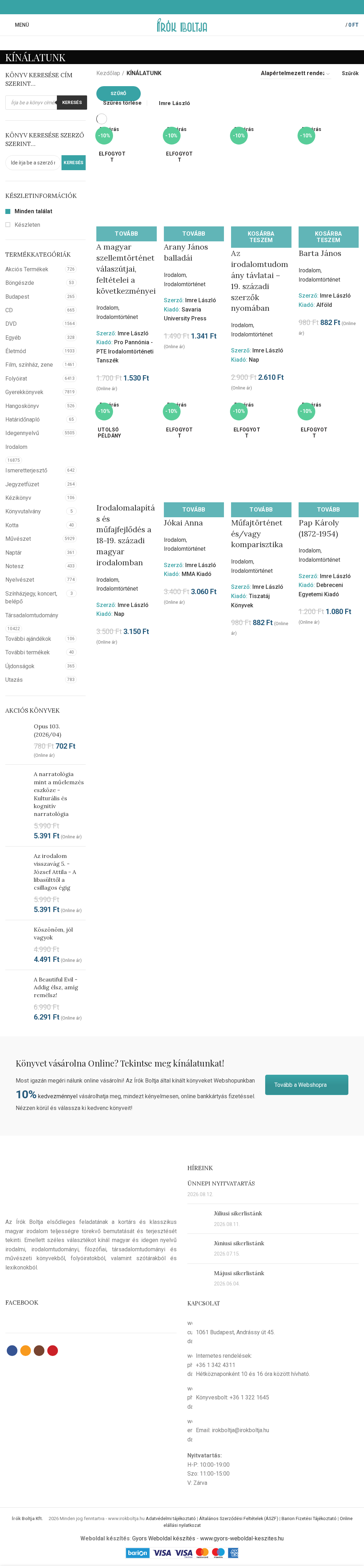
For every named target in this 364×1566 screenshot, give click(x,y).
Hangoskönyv (22, 406)
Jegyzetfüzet (22, 484)
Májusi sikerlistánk (239, 1273)
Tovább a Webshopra (300, 1084)
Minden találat (32, 211)
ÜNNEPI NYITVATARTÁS (221, 1183)
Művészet (18, 538)
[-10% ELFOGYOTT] (126, 166)
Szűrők (350, 73)
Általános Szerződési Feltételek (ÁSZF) (238, 1518)
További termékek (27, 652)
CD (9, 310)
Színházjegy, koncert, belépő (31, 597)
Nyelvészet (19, 579)
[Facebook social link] (170, 7)
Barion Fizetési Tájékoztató (309, 1518)
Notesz (14, 566)
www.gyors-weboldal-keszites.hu (242, 1538)
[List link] (273, 1365)
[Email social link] (178, 7)
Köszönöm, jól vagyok (53, 933)
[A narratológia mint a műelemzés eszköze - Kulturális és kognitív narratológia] (16, 805)
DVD (11, 323)
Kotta (11, 525)
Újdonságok (19, 666)
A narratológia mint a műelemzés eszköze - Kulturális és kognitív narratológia (59, 793)
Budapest (17, 296)
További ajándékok (28, 638)
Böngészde (19, 282)
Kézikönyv (18, 497)
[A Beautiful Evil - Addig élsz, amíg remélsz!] (16, 998)
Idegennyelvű (22, 433)
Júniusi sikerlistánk (239, 1243)
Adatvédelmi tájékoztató (171, 1518)
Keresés (72, 102)
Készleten (26, 224)
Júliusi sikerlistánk (238, 1213)
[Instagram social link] (186, 7)
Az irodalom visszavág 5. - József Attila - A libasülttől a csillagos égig (55, 871)
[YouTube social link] (194, 7)
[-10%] (126, 441)
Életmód (15, 351)
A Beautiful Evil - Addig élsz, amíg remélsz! (56, 987)
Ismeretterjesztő (26, 470)
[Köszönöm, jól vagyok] (16, 945)
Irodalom (16, 447)
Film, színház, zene (29, 364)
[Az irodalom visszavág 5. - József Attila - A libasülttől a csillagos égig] (16, 883)
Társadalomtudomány (31, 615)
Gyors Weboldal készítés (163, 1538)
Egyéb (13, 337)
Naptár (13, 552)
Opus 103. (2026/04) (47, 730)
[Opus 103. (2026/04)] (16, 740)
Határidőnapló (22, 419)
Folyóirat (16, 378)
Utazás (14, 679)
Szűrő (119, 93)
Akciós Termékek (26, 269)
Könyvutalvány (23, 511)
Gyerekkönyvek (24, 392)
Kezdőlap (108, 73)
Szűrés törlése (122, 103)
